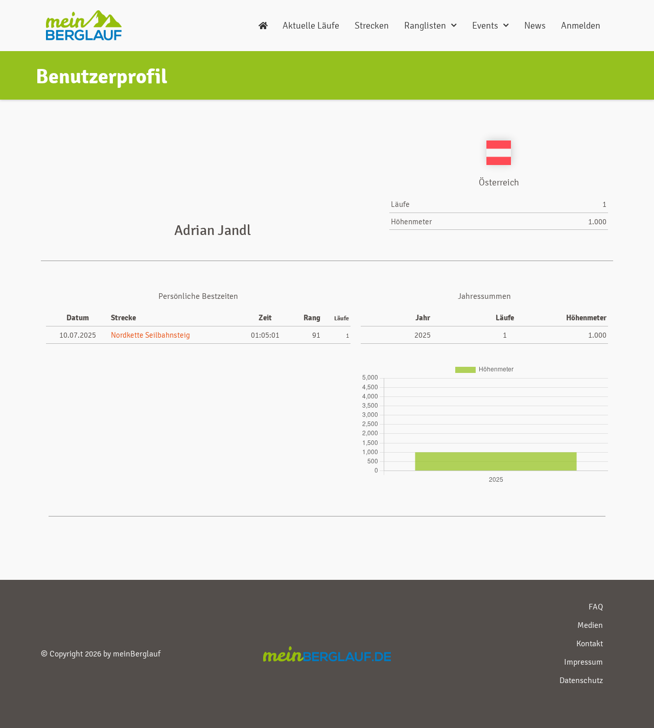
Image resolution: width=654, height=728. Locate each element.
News (535, 25)
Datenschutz (581, 680)
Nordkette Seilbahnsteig (150, 335)
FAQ (596, 607)
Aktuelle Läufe (311, 25)
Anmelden (580, 25)
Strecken (372, 25)
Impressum (583, 662)
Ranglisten (425, 25)
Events (485, 25)
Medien (590, 625)
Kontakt (589, 643)
